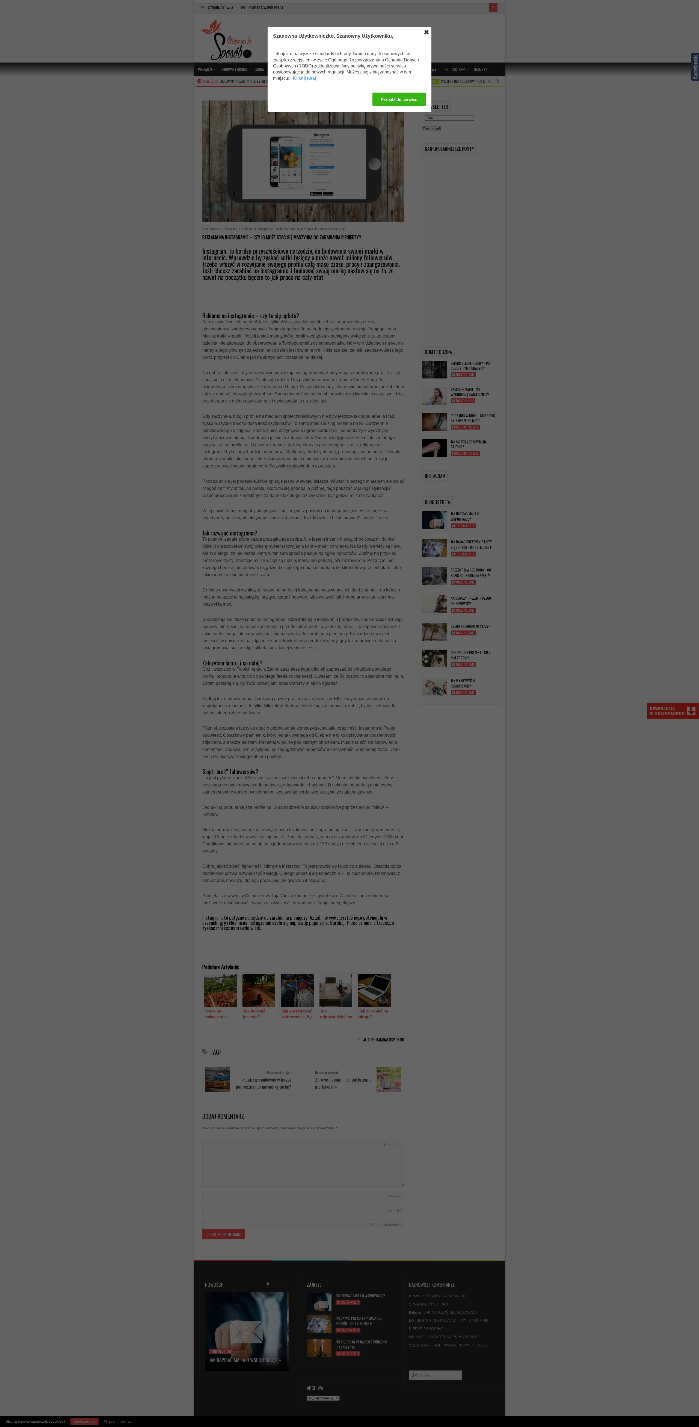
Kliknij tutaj (304, 78)
